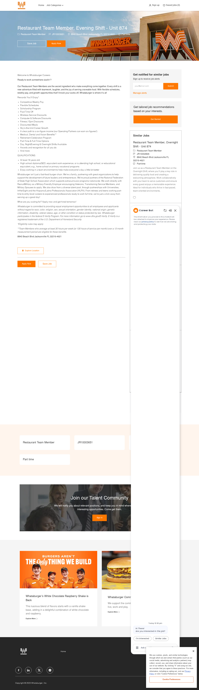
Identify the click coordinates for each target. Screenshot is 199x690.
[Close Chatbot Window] (175, 210)
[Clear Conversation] (165, 210)
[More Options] (137, 647)
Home (41, 5)
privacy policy (148, 222)
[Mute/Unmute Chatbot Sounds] (170, 210)
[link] (140, 93)
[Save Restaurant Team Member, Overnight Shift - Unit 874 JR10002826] (134, 197)
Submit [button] (171, 86)
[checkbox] (31, 43)
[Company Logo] (21, 5)
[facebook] (18, 670)
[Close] (193, 651)
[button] (154, 5)
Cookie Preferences (171, 679)
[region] (155, 429)
